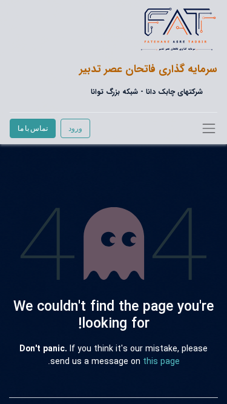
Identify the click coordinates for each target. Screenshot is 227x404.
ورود (75, 128)
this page (161, 361)
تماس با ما (33, 128)
